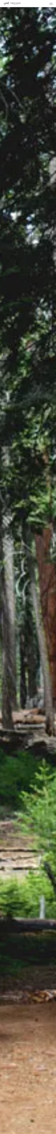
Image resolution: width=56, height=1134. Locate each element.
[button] (51, 3)
